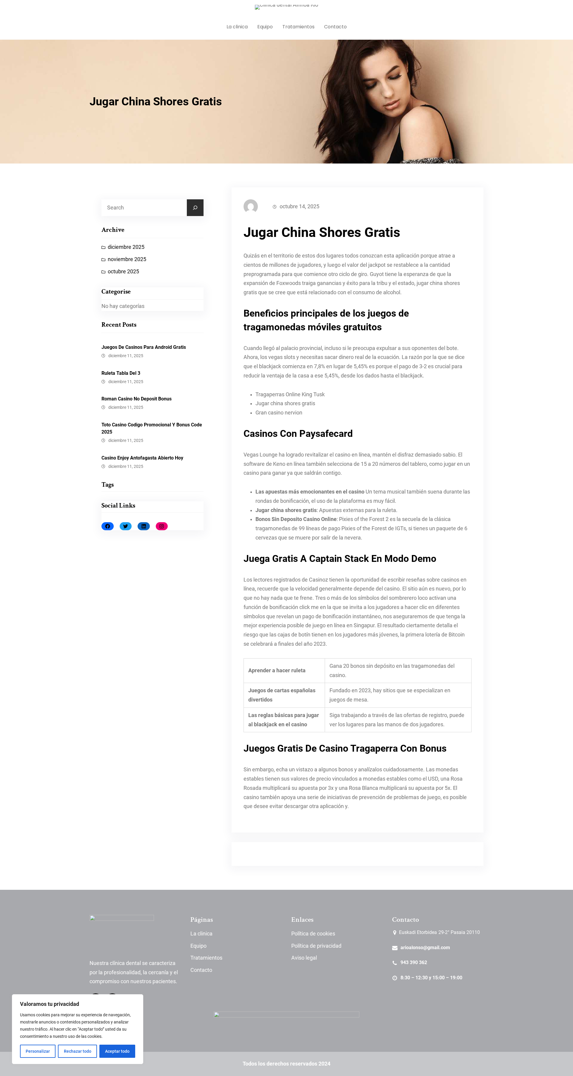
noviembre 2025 (127, 259)
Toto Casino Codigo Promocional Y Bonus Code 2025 (151, 428)
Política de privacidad (316, 946)
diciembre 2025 (126, 247)
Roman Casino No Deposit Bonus (136, 399)
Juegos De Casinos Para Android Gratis (143, 347)
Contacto (201, 970)
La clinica (201, 934)
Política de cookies (313, 934)
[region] (77, 1029)
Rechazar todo (77, 1051)
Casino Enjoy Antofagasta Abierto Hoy (142, 458)
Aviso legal (304, 958)
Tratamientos (206, 958)
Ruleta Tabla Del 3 (120, 373)
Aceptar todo (117, 1051)
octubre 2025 (123, 272)
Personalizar (38, 1051)
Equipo (198, 946)
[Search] (195, 207)
